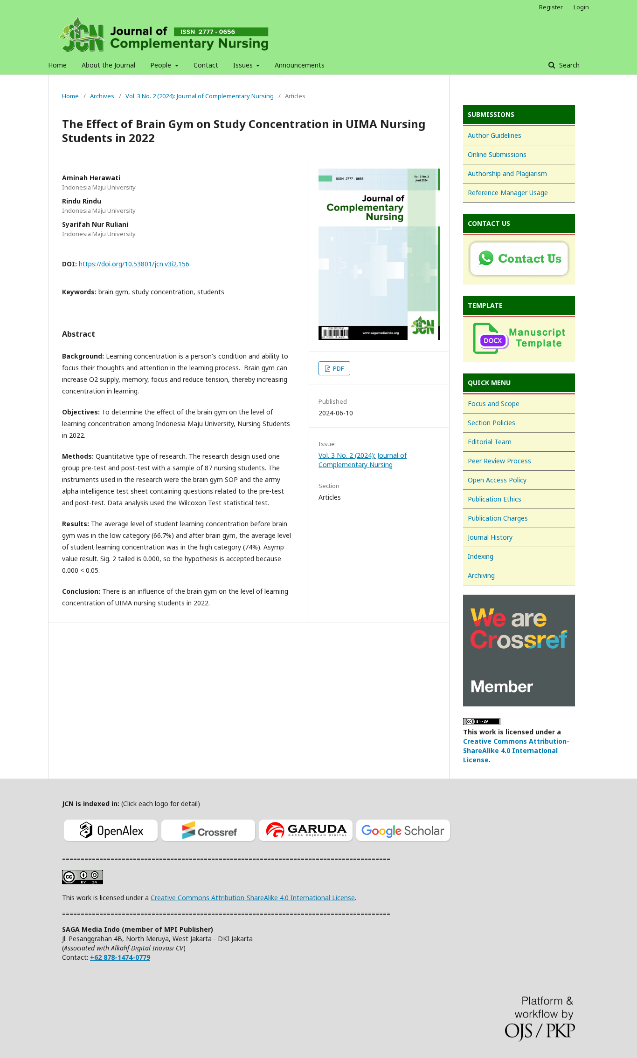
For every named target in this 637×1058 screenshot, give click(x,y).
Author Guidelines (494, 135)
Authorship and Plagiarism (507, 173)
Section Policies (491, 422)
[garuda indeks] (305, 842)
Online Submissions (497, 154)
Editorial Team (490, 441)
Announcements (300, 65)
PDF (338, 368)
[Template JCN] (519, 339)
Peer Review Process (499, 460)
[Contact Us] (519, 260)
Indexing (480, 556)
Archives (102, 96)
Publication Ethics (494, 499)
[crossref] (208, 842)
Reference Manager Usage (508, 192)
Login (581, 7)
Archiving (481, 575)
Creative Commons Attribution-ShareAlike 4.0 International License (516, 750)
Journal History (490, 537)
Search (568, 65)
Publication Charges (498, 518)
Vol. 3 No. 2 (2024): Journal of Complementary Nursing (199, 96)
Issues (244, 65)
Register (551, 7)
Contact (206, 65)
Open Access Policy (497, 479)
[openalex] (110, 842)
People (161, 65)
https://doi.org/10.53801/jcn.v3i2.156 (134, 263)
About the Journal (108, 65)
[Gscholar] (403, 842)
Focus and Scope (493, 403)
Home (57, 65)
